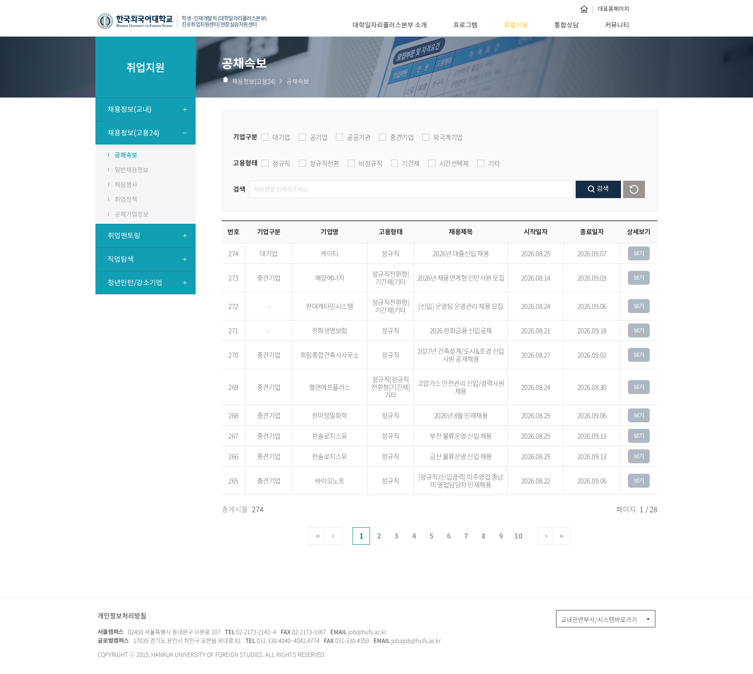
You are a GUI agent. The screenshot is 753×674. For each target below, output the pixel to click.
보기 (639, 253)
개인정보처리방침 (122, 615)
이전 (333, 536)
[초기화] (634, 189)
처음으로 (317, 536)
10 (518, 536)
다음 (546, 536)
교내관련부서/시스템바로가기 (599, 619)
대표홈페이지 (613, 9)
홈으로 (584, 9)
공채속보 (126, 154)
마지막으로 (561, 536)
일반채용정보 (132, 169)
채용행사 (126, 184)
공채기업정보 (132, 213)
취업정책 (126, 199)
